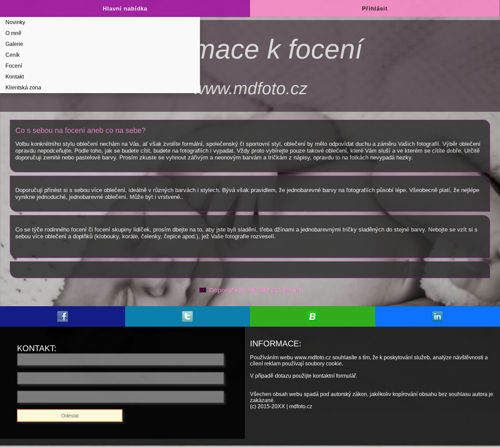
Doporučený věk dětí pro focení (255, 290)
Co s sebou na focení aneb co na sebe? (80, 130)
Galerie (14, 44)
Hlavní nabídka (125, 8)
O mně (13, 33)
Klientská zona (23, 87)
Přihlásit (375, 8)
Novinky (15, 22)
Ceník (12, 55)
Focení (13, 66)
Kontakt (14, 77)
